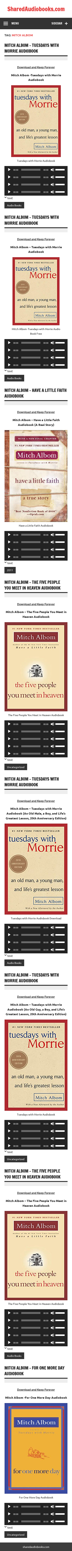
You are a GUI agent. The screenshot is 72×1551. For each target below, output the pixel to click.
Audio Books (14, 205)
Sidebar (57, 23)
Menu (15, 23)
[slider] (60, 169)
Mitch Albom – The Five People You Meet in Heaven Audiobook (32, 585)
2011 (10, 570)
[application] (36, 169)
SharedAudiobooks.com (36, 9)
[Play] (9, 170)
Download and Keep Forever (36, 67)
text (10, 198)
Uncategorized (15, 767)
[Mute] (52, 170)
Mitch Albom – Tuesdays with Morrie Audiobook (31, 48)
